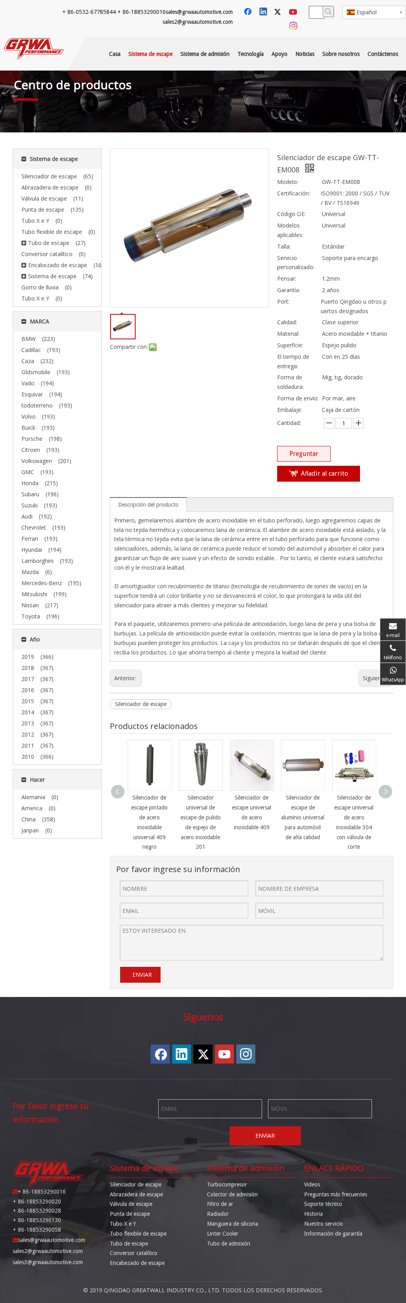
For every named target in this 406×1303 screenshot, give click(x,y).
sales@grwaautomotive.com (199, 12)
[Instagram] (293, 25)
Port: (283, 301)
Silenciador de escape (141, 704)
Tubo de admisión (228, 1243)
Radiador (218, 1214)
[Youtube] (293, 12)
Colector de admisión (232, 1194)
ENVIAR (142, 974)
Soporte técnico (323, 1204)
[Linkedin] (263, 12)
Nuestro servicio (323, 1224)
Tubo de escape (129, 1243)
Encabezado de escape (137, 1263)
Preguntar (303, 453)
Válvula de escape (131, 1204)
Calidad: (287, 322)
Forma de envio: (298, 398)
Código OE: (291, 214)
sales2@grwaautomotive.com (198, 22)
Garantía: (288, 290)
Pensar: (286, 278)
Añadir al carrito (324, 473)
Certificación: (293, 193)
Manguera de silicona (232, 1224)
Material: (288, 333)
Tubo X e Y (123, 1224)
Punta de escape (130, 1214)
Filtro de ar (220, 1204)
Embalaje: (289, 409)
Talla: (284, 246)
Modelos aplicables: (290, 230)
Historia (313, 1214)
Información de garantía (333, 1233)
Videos (312, 1184)
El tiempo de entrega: (293, 361)
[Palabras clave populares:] (328, 11)
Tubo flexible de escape (138, 1233)
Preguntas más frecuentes (335, 1194)
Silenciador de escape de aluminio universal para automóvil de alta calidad (302, 817)
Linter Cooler (222, 1233)
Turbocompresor (227, 1184)
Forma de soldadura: (290, 381)
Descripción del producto (148, 504)
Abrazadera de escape (136, 1194)
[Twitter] (278, 12)
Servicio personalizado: (295, 262)
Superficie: (290, 345)
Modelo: (287, 182)
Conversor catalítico (133, 1253)
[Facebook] (248, 12)
